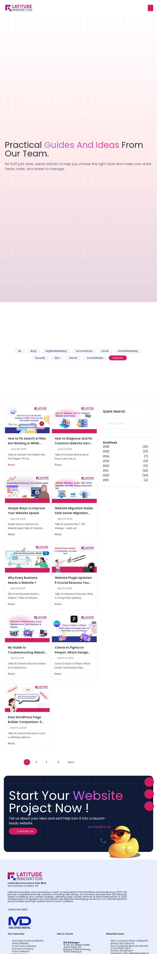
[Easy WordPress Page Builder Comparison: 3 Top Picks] (27, 697)
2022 (106, 466)
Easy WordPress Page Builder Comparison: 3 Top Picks (24, 720)
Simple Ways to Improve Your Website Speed (26, 510)
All (19, 351)
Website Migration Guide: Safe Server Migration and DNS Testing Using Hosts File (74, 511)
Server (73, 358)
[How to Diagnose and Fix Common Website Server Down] (74, 419)
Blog (33, 351)
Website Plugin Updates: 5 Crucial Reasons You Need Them (73, 580)
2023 (106, 461)
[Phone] (149, 806)
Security (40, 358)
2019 (106, 480)
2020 (106, 475)
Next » (71, 762)
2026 (106, 447)
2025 (106, 451)
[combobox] (125, 423)
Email (105, 351)
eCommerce (84, 351)
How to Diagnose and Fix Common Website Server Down (74, 441)
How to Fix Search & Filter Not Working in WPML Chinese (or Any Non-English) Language (27, 441)
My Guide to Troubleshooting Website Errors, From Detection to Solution (27, 650)
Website (118, 358)
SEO (57, 358)
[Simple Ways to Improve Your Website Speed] (27, 488)
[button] (150, 8)
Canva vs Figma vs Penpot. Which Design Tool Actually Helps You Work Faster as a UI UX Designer (73, 650)
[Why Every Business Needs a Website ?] (27, 558)
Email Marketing (128, 351)
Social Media (95, 358)
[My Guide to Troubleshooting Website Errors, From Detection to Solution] (27, 628)
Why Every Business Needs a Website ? (23, 580)
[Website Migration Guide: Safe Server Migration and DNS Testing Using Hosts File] (74, 488)
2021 (105, 470)
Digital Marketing (56, 351)
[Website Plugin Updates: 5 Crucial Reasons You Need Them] (74, 558)
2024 (106, 456)
